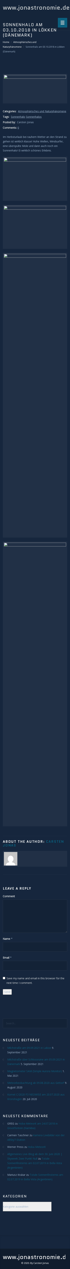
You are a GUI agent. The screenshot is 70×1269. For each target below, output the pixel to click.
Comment (9, 896)
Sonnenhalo (18, 116)
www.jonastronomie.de (36, 7)
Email (6, 957)
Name (6, 938)
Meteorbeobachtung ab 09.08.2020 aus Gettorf (35, 1083)
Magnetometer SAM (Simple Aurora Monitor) (34, 1071)
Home (6, 42)
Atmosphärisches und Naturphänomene (42, 111)
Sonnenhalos (34, 116)
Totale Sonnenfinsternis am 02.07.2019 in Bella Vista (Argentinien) (34, 1163)
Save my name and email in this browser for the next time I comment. (35, 980)
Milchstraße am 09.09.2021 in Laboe (29, 1048)
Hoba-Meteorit (37, 1147)
